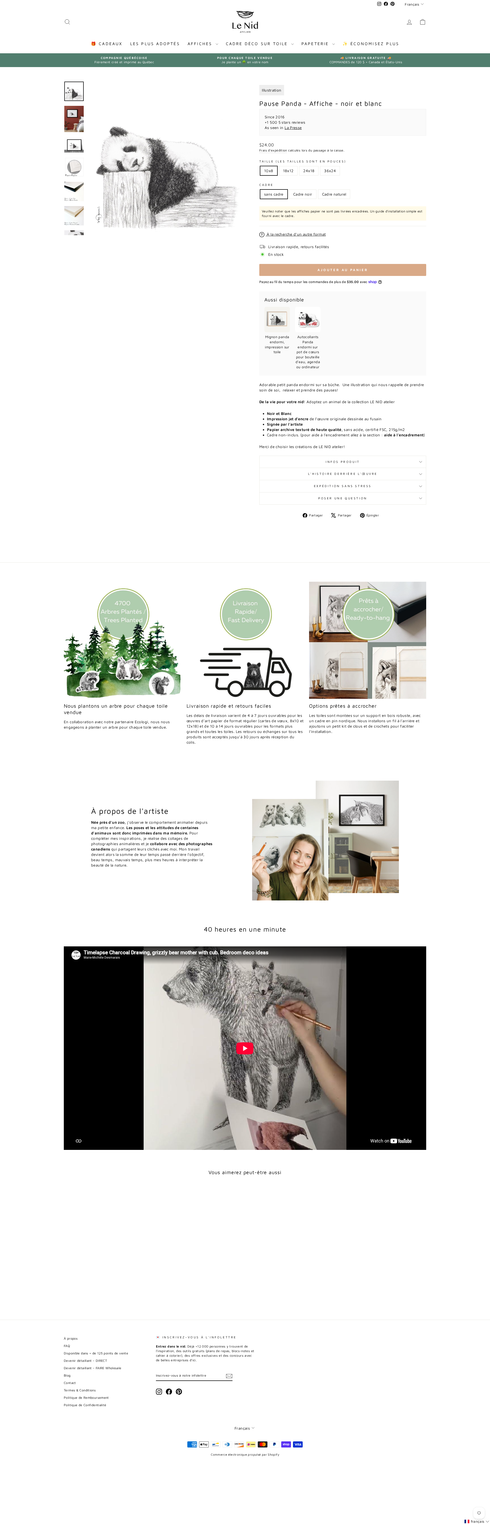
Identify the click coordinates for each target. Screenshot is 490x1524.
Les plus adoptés (155, 43)
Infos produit (343, 462)
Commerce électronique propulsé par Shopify (245, 1454)
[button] (477, 1521)
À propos (71, 1338)
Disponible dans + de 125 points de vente (96, 1353)
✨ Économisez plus (370, 43)
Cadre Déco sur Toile (258, 43)
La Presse (293, 127)
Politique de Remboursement (86, 1398)
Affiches (201, 43)
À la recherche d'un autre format (296, 234)
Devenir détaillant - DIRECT (85, 1361)
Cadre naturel (334, 194)
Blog (67, 1375)
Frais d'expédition (273, 150)
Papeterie (316, 43)
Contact (70, 1383)
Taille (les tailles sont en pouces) (302, 161)
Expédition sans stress (343, 486)
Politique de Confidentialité (85, 1405)
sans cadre (274, 194)
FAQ (67, 1346)
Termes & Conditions (80, 1390)
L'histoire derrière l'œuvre (342, 474)
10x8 (268, 171)
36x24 (330, 171)
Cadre (266, 185)
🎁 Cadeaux (106, 43)
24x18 (308, 171)
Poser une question (342, 498)
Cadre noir (302, 194)
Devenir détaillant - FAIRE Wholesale (92, 1368)
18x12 (288, 171)
